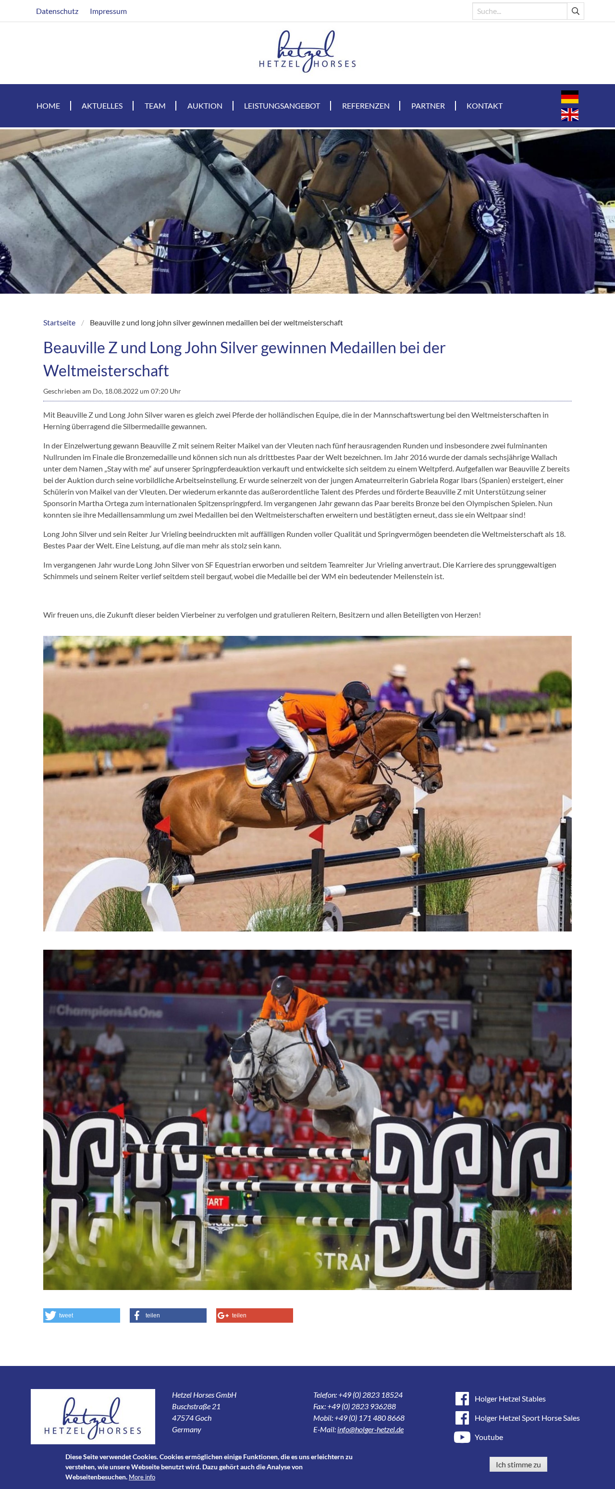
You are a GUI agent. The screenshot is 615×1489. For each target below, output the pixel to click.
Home (48, 105)
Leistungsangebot (282, 105)
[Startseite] (308, 53)
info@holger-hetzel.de (370, 1429)
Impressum (108, 10)
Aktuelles (102, 105)
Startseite (59, 322)
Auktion (204, 105)
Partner (428, 105)
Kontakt (485, 105)
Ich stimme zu (518, 1464)
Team (155, 105)
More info (142, 1477)
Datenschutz (57, 10)
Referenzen (366, 105)
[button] (81, 1315)
